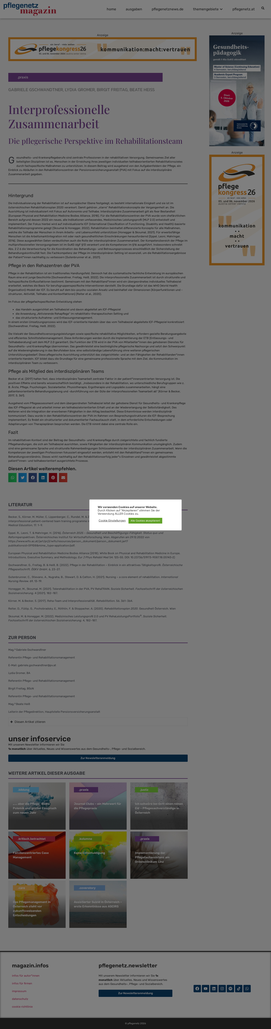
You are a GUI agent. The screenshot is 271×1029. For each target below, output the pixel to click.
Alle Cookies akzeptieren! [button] (145, 520)
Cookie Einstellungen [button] (112, 520)
